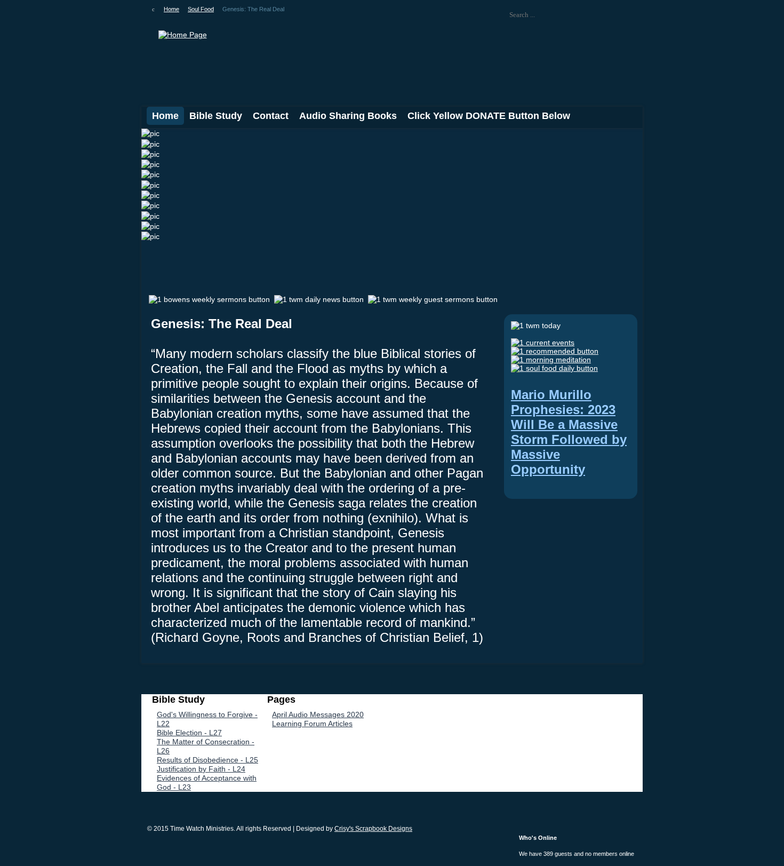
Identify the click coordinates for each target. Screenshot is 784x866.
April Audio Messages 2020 (318, 714)
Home (165, 115)
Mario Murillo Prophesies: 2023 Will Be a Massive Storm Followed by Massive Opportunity (569, 431)
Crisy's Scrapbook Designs (373, 828)
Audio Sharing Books (348, 115)
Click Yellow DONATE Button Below (488, 115)
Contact (271, 115)
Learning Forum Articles (312, 723)
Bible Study (215, 115)
